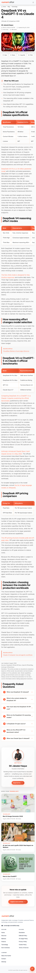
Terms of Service (23, 947)
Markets (3, 938)
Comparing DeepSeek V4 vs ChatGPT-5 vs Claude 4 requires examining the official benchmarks (16, 398)
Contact (3, 958)
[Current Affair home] (8, 916)
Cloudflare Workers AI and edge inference (16, 351)
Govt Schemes (5, 947)
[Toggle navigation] (33, 2)
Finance (3, 941)
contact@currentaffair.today (11, 925)
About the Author (6, 955)
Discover (3, 935)
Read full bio (17, 783)
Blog (9, 6)
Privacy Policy (23, 941)
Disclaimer (22, 932)
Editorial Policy (23, 935)
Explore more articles (17, 901)
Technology (14, 6)
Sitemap (3, 961)
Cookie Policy (23, 944)
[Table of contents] (32, 969)
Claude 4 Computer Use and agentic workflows (17, 655)
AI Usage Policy (23, 938)
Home (3, 932)
